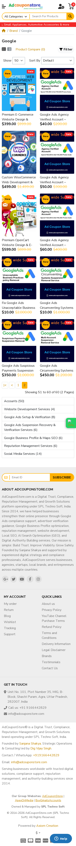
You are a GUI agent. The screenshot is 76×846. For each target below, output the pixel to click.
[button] (4, 6)
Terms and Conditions (49, 635)
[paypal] (45, 840)
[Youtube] (21, 579)
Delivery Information (56, 644)
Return (9, 610)
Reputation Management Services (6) (30, 446)
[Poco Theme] (25, 6)
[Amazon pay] (22, 840)
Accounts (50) (14, 401)
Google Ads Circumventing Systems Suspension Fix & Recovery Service (56, 305)
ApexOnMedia (24, 800)
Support (9, 634)
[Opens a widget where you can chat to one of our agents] (61, 839)
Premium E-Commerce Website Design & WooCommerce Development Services (18, 117)
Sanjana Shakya (30, 743)
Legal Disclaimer (53, 650)
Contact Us (50, 668)
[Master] (30, 840)
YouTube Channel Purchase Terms (54, 618)
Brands (47, 656)
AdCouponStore (52, 796)
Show (7, 60)
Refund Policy (51, 627)
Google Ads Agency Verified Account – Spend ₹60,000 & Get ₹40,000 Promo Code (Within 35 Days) (56, 180)
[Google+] (5, 579)
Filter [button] (68, 49)
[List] (9, 49)
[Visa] (38, 840)
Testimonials (51, 662)
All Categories (13, 16)
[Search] (70, 16)
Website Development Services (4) (29, 409)
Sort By (34, 60)
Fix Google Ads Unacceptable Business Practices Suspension (18, 305)
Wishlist (10, 622)
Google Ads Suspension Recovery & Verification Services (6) (30, 427)
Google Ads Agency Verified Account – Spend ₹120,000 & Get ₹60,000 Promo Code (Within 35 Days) (57, 242)
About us (48, 604)
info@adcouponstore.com (29, 762)
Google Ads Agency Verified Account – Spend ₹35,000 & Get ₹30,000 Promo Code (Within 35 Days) (56, 117)
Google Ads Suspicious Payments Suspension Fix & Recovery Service (18, 368)
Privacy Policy (51, 610)
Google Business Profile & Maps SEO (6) (33, 438)
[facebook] (30, 579)
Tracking (10, 628)
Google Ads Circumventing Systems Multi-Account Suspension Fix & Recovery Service (56, 368)
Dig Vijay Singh (40, 748)
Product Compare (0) (30, 49)
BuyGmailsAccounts (48, 800)
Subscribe (62, 477)
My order (10, 604)
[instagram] (38, 579)
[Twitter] (13, 579)
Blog (7, 616)
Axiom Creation (47, 826)
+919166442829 (46, 755)
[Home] (3, 31)
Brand (13, 31)
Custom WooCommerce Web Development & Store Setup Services (19, 180)
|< (4, 385)
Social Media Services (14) (23, 454)
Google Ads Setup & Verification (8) (29, 417)
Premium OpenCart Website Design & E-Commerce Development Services (18, 242)
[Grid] (4, 49)
